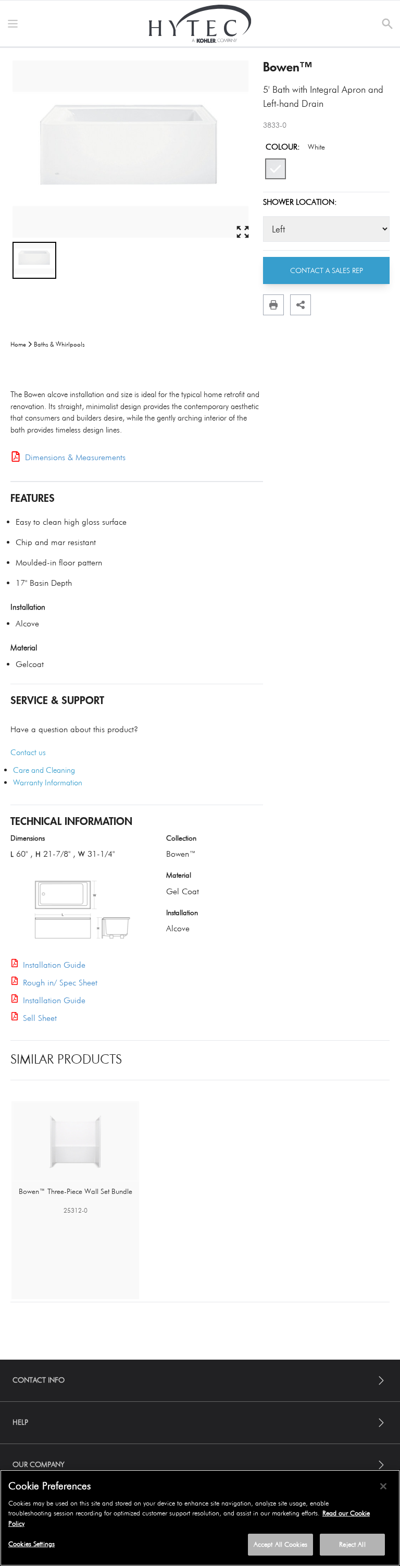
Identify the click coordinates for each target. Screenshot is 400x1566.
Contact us (28, 752)
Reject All (352, 1544)
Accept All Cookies (280, 1544)
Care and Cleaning (44, 770)
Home (18, 344)
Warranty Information (47, 782)
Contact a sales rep (326, 270)
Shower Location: (300, 202)
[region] (200, 1518)
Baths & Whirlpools (59, 344)
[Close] (383, 1486)
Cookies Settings (31, 1543)
